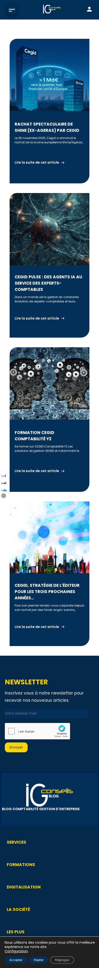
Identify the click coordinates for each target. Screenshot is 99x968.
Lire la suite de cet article (37, 162)
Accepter (15, 960)
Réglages (62, 960)
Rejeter (38, 960)
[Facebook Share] (3, 474)
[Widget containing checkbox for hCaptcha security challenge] (37, 731)
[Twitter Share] (3, 481)
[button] (3, 495)
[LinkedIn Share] (3, 488)
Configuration (16, 951)
